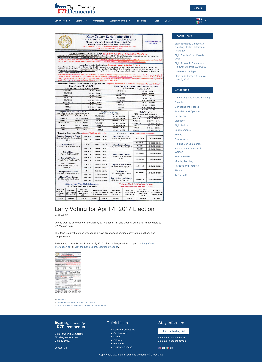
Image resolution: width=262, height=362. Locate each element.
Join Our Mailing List (174, 331)
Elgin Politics (181, 125)
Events (178, 134)
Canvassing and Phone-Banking (192, 97)
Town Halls (181, 175)
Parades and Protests (187, 165)
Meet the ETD (182, 156)
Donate (198, 8)
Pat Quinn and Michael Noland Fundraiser (76, 302)
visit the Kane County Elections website (96, 247)
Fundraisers (181, 139)
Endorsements (183, 130)
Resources (141, 20)
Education (180, 116)
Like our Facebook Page (171, 337)
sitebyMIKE (157, 354)
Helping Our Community (188, 143)
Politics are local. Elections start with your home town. (82, 305)
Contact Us (61, 347)
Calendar (80, 20)
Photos (178, 170)
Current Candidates (124, 329)
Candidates (98, 20)
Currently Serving (118, 20)
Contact (168, 20)
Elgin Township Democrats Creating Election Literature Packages (190, 47)
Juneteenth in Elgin (185, 71)
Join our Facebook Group (172, 341)
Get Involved (61, 20)
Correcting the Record (187, 106)
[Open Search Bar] (206, 21)
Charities (179, 102)
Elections (62, 299)
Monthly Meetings (184, 161)
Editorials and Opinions (187, 111)
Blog (157, 20)
